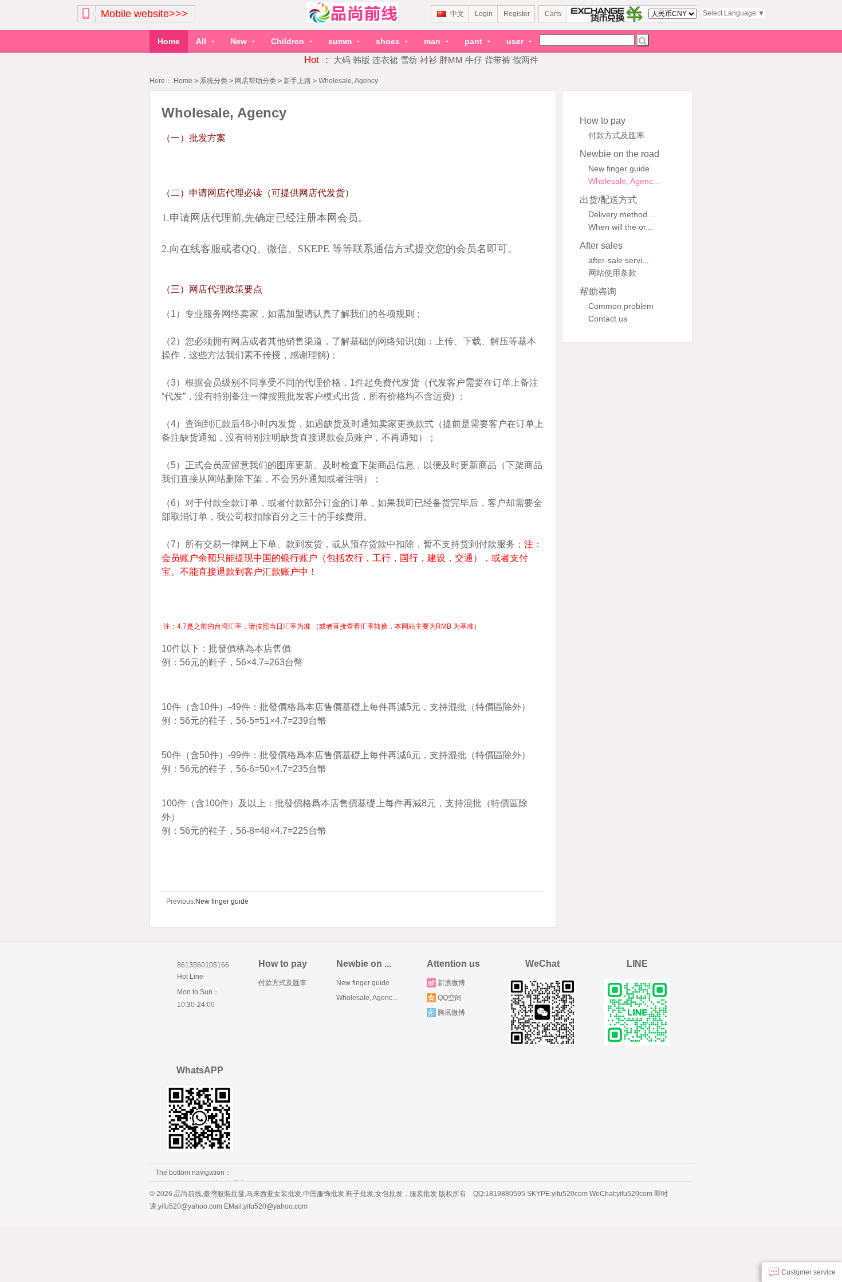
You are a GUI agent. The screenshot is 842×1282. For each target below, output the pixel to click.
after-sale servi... (618, 260)
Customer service (808, 1272)
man (433, 41)
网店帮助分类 (255, 81)
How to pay (602, 121)
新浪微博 (451, 983)
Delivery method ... (622, 214)
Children (288, 41)
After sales (601, 245)
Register (516, 14)
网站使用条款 (612, 272)
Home (169, 41)
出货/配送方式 (608, 200)
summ (341, 41)
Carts (553, 14)
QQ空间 (450, 998)
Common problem (621, 306)
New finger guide (619, 168)
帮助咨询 (598, 291)
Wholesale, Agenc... (624, 181)
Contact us (607, 318)
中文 (457, 14)
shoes (389, 41)
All (202, 41)
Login (484, 14)
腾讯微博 (451, 1013)
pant (475, 41)
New (239, 41)
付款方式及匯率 (616, 135)
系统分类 (213, 81)
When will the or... (620, 227)
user (516, 41)
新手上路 (297, 81)
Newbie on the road (619, 154)
